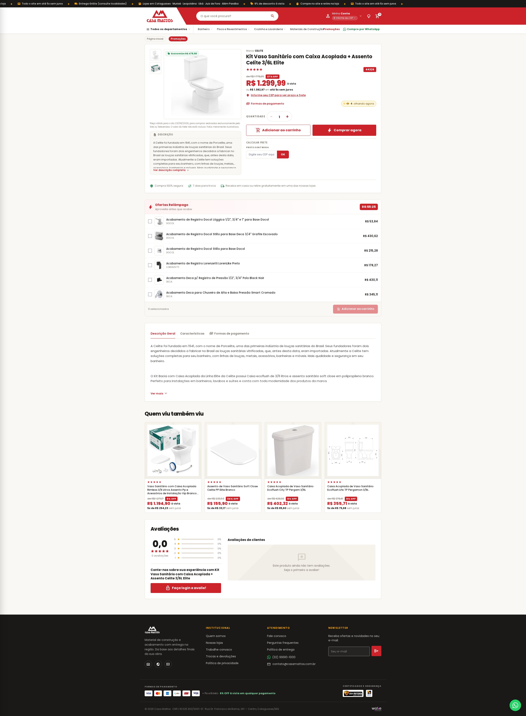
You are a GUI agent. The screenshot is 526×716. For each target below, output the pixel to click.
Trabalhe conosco (219, 649)
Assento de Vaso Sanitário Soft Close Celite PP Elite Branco (232, 488)
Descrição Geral (163, 333)
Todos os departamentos (168, 29)
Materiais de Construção (308, 29)
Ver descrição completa (171, 170)
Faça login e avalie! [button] (185, 588)
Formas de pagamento (265, 104)
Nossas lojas (214, 643)
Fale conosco (276, 636)
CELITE (259, 50)
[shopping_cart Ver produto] (173, 450)
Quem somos (216, 636)
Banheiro (205, 29)
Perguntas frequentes (283, 643)
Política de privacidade (222, 663)
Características (192, 333)
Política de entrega (280, 649)
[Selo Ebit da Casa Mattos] (369, 693)
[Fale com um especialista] (515, 705)
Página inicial (155, 39)
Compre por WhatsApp (363, 29)
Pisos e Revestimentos (233, 29)
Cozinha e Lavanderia (270, 29)
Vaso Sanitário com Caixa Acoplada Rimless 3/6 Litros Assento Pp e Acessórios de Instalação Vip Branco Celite (172, 492)
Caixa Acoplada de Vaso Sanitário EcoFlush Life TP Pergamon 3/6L (350, 488)
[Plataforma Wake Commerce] (376, 709)
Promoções (331, 29)
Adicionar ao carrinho (278, 130)
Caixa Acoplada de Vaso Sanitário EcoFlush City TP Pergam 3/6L (290, 488)
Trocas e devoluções (221, 656)
